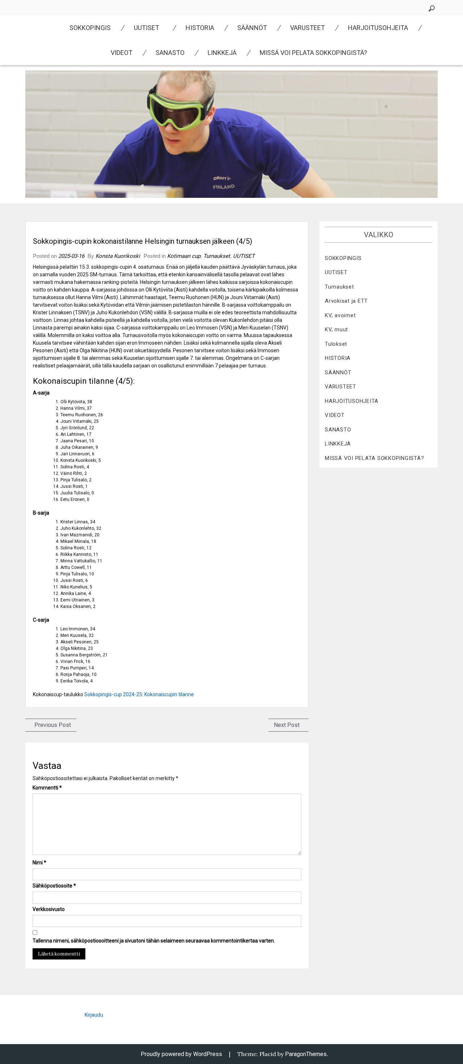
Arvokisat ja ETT (346, 301)
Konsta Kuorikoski (117, 256)
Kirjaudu (94, 1015)
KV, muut (336, 329)
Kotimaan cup (183, 256)
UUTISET (146, 27)
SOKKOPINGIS (90, 27)
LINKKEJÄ (222, 52)
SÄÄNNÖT (252, 27)
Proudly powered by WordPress (181, 1054)
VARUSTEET (307, 27)
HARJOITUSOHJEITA (378, 27)
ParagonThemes (306, 1054)
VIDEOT (121, 52)
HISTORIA (200, 27)
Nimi (39, 862)
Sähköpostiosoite (54, 886)
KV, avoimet (340, 315)
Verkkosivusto (49, 909)
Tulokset (336, 344)
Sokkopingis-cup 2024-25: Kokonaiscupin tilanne (139, 694)
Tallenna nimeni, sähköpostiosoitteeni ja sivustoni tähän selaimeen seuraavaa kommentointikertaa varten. (154, 941)
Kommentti (47, 788)
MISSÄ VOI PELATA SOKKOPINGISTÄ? (313, 52)
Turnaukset (216, 256)
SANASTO (170, 52)
